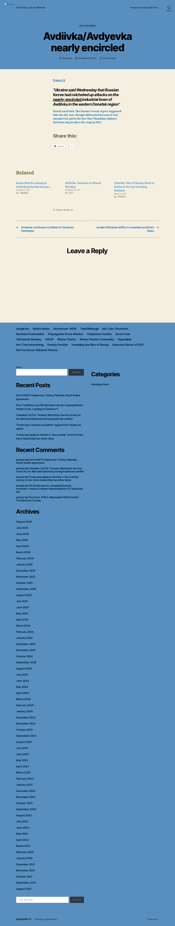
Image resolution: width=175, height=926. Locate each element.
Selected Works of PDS (128, 344)
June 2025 (22, 607)
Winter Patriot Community (97, 339)
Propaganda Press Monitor (65, 334)
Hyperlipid (124, 339)
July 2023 (22, 748)
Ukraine (66, 210)
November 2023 (25, 723)
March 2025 (23, 625)
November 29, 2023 (87, 58)
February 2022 (25, 852)
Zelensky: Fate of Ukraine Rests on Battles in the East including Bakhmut (134, 187)
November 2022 (25, 797)
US (71, 210)
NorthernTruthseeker (30, 334)
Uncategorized (87, 26)
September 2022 (26, 809)
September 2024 (26, 662)
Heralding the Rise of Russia (90, 344)
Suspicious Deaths (99, 334)
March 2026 (23, 552)
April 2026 (22, 546)
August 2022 (24, 815)
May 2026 (22, 540)
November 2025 (25, 576)
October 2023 (24, 729)
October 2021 (24, 876)
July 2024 (22, 674)
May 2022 (22, 833)
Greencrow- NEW (65, 328)
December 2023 (25, 717)
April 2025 (22, 619)
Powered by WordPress (45, 919)
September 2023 (26, 735)
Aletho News (41, 328)
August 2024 (24, 668)
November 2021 (25, 870)
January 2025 (24, 637)
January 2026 (24, 564)
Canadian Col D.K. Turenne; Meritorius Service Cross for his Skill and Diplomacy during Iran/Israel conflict (50, 470)
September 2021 (26, 882)
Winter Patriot (66, 339)
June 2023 (22, 754)
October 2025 (24, 582)
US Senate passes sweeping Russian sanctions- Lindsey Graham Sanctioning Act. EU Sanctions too (49, 488)
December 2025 (25, 570)
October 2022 (24, 803)
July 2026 (22, 527)
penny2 (68, 58)
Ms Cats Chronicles (115, 328)
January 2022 (24, 858)
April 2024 (22, 693)
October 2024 (24, 656)
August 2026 (24, 521)
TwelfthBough (89, 328)
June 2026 (22, 534)
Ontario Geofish (57, 344)
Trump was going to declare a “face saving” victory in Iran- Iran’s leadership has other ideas (47, 478)
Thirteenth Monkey (29, 339)
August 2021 (23, 888)
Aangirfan (22, 328)
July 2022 (22, 821)
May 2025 (22, 613)
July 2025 (22, 601)
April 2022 (22, 839)
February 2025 (25, 631)
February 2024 (25, 705)
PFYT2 (27, 919)
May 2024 (22, 686)
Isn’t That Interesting (30, 344)
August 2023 (24, 742)
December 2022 (25, 790)
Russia (59, 210)
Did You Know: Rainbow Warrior (37, 350)
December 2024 (25, 644)
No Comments (109, 58)
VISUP (49, 339)
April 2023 (22, 766)
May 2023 (22, 760)
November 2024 (25, 650)
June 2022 (22, 827)
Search (19, 367)
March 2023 (23, 772)
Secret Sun (122, 334)
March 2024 (23, 699)
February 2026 (25, 558)
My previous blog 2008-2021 (144, 7)
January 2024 (24, 711)
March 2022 (23, 845)
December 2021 (25, 864)
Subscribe (77, 900)
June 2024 (22, 680)
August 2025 (24, 595)
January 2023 (24, 784)
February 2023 (25, 778)
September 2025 (26, 589)
